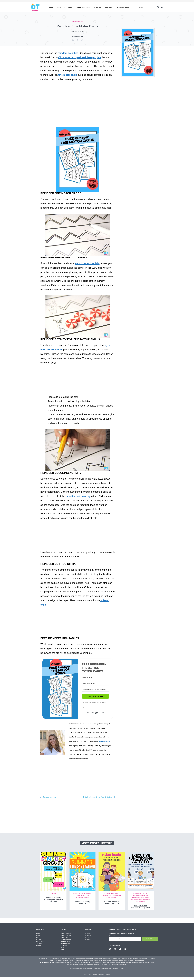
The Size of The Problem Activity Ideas (140, 907)
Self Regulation (140, 901)
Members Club (123, 7)
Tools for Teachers (66, 935)
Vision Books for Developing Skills (111, 902)
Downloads (88, 939)
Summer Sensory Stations (82, 902)
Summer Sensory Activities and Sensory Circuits (53, 899)
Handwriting (64, 945)
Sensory (53, 893)
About (50, 7)
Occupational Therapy (142, 897)
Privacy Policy (105, 974)
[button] (73, 40)
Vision (62, 949)
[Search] (150, 7)
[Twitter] (125, 949)
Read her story (104, 741)
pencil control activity (87, 263)
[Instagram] (115, 949)
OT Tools (68, 7)
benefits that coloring (78, 496)
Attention (107, 893)
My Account (88, 933)
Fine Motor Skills (65, 941)
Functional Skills (107, 895)
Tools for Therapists (66, 933)
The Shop (97, 7)
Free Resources (83, 7)
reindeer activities (68, 53)
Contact (38, 945)
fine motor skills (67, 74)
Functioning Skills (65, 943)
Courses (108, 7)
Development (114, 893)
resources (114, 897)
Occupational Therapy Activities (140, 899)
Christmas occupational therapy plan (79, 57)
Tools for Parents (65, 937)
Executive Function (66, 939)
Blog (59, 7)
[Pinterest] (120, 949)
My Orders (88, 935)
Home (38, 933)
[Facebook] (110, 949)
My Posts (87, 937)
